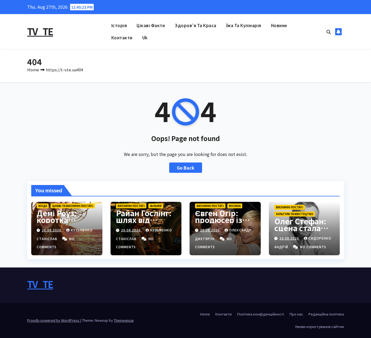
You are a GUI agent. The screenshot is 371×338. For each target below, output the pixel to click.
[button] (328, 31)
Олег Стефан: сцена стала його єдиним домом (300, 231)
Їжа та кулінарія (243, 25)
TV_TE (40, 31)
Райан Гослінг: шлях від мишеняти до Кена (143, 223)
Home (33, 69)
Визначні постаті (131, 206)
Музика (235, 206)
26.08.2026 (52, 230)
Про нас (296, 314)
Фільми (156, 206)
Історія (119, 25)
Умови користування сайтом (319, 326)
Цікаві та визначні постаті (72, 206)
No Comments (313, 246)
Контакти (122, 37)
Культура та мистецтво (294, 214)
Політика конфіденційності (260, 314)
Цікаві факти (151, 25)
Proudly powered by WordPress (53, 320)
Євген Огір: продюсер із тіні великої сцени (218, 223)
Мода (42, 206)
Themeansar (124, 320)
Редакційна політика (326, 314)
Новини (279, 25)
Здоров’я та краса (195, 25)
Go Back (185, 167)
